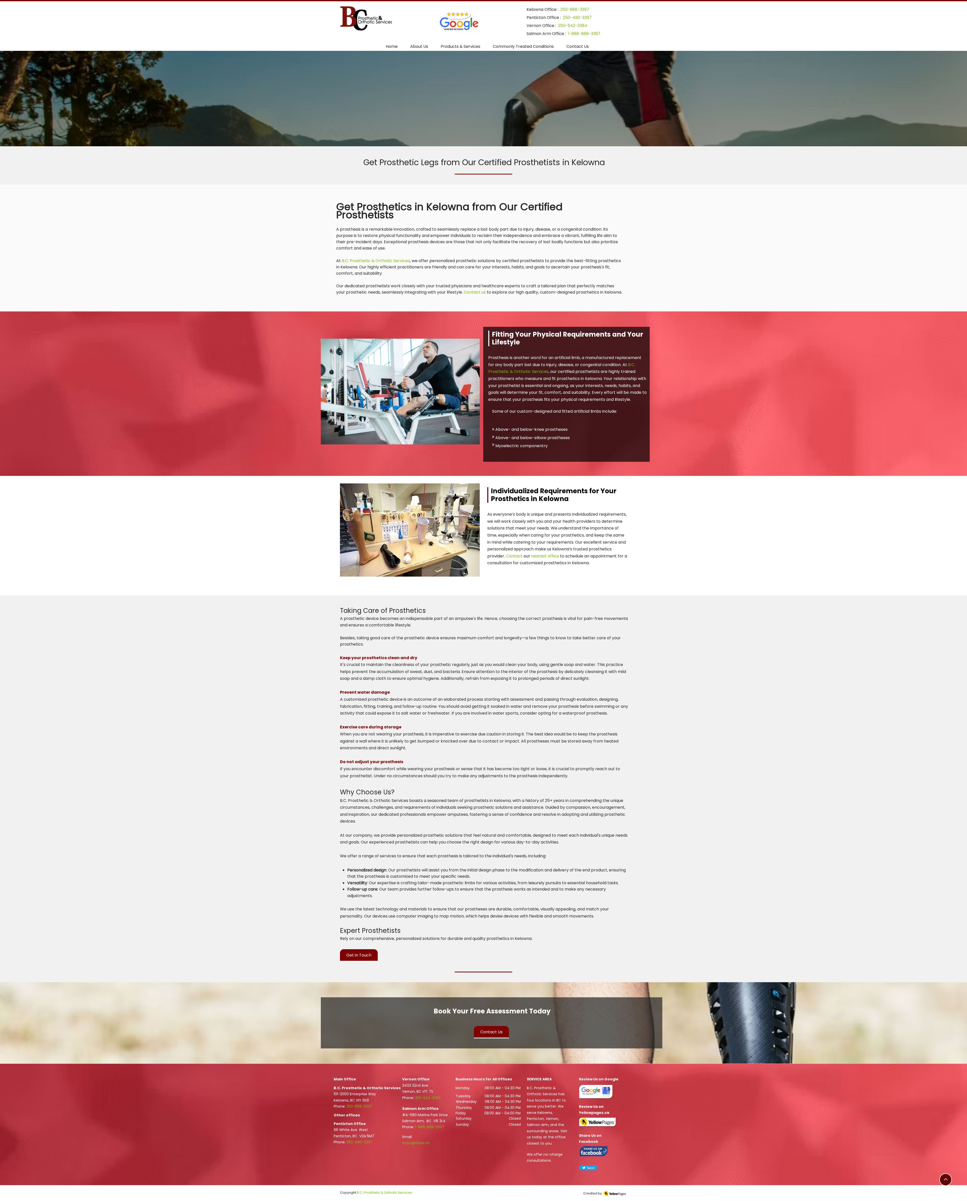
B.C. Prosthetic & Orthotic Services (376, 261)
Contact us (475, 292)
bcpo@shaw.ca (415, 1142)
